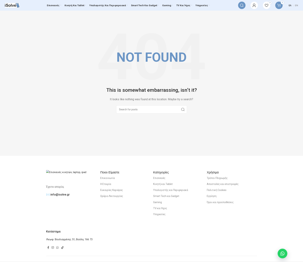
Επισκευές (159, 178)
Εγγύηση (212, 196)
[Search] (241, 5)
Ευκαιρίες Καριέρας (111, 190)
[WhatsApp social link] (57, 248)
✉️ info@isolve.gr (58, 194)
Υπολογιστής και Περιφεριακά (170, 190)
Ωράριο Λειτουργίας (111, 196)
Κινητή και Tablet (163, 184)
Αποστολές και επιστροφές (223, 184)
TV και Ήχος (160, 208)
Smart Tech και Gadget (166, 196)
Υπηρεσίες (159, 214)
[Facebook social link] (48, 248)
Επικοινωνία (107, 178)
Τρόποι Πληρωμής (217, 178)
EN (296, 5)
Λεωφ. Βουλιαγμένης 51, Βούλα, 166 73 (69, 239)
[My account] (254, 5)
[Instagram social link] (52, 248)
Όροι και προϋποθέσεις (220, 202)
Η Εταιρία (105, 184)
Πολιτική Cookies (216, 190)
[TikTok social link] (62, 248)
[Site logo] (12, 5)
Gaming (157, 202)
